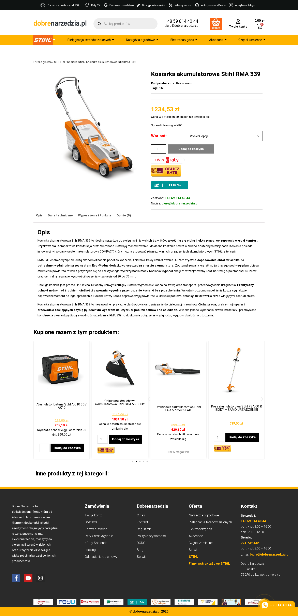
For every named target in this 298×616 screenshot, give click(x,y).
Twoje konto (238, 26)
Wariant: (159, 135)
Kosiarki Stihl (75, 62)
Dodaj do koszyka (191, 149)
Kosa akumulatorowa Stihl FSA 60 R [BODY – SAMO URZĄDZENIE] (236, 408)
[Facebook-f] (16, 578)
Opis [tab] (39, 215)
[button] (149, 398)
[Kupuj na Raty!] (207, 185)
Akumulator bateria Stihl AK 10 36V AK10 (61, 406)
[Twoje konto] (238, 21)
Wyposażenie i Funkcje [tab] (94, 215)
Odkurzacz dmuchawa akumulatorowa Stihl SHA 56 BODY (120, 402)
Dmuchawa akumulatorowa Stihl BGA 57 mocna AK (178, 408)
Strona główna (42, 62)
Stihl (160, 88)
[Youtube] (28, 578)
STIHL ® (59, 62)
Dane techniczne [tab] (60, 215)
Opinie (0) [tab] (124, 215)
